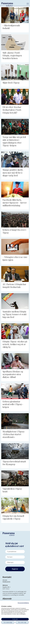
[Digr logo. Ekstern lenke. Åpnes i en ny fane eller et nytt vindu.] (2, 604)
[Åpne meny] (28, 3)
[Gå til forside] (12, 3)
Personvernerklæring (23, 603)
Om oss (5, 580)
